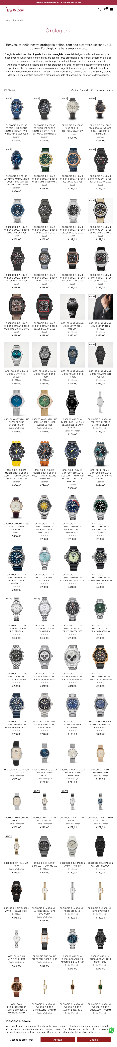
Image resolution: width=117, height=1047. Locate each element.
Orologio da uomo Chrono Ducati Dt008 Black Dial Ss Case (100, 278)
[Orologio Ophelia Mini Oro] (16, 846)
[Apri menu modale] (112, 9)
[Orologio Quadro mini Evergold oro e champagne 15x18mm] (44, 988)
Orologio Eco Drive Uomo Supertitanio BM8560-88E (44, 724)
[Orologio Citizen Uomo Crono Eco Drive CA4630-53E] (16, 657)
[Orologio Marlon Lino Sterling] (16, 801)
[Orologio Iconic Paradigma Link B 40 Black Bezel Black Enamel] (72, 403)
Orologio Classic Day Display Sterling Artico (44, 773)
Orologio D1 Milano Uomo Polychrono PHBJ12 (72, 374)
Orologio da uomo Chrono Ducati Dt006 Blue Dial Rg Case (72, 179)
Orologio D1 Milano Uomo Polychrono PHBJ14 (44, 374)
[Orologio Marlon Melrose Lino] (100, 753)
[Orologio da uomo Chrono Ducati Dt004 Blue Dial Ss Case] (16, 210)
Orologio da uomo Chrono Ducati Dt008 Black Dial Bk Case (72, 278)
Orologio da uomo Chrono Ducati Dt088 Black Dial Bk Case (44, 326)
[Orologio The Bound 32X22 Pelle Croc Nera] (44, 940)
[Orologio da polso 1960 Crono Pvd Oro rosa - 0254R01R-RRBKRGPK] (100, 109)
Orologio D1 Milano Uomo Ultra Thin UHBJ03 (16, 374)
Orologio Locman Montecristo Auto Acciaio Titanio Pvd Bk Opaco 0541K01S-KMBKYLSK (72, 476)
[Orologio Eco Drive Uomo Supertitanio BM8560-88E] (44, 705)
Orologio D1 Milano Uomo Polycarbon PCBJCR (100, 374)
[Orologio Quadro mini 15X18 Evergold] (100, 892)
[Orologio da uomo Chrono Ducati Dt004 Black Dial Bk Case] (100, 160)
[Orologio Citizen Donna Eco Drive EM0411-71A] (44, 609)
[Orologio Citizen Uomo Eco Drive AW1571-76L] (72, 705)
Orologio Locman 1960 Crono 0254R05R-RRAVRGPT (16, 527)
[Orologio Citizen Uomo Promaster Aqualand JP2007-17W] (72, 558)
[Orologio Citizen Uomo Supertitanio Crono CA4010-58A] (72, 657)
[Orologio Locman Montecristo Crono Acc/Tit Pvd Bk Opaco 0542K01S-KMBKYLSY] (16, 453)
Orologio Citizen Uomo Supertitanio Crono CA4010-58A (72, 676)
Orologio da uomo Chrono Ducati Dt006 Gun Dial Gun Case (44, 230)
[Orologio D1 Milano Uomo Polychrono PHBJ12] (72, 355)
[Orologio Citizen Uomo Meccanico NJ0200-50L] (44, 558)
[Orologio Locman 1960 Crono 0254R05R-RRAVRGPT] (16, 507)
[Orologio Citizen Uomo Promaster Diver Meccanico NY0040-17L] (16, 558)
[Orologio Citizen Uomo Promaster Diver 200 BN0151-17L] (16, 705)
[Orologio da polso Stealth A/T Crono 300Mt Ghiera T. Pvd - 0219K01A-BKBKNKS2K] (44, 109)
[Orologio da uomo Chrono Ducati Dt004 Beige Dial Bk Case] (100, 210)
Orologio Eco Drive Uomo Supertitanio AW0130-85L (100, 724)
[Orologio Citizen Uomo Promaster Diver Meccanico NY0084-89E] (100, 507)
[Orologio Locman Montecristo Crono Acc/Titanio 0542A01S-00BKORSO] (44, 453)
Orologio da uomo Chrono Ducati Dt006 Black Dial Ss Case (72, 230)
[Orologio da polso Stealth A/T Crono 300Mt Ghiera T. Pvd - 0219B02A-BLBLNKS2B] (16, 109)
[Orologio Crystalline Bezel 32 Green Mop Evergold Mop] (44, 403)
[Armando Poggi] (14, 9)
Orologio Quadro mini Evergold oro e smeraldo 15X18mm (100, 1007)
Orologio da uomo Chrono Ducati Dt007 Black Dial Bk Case (16, 278)
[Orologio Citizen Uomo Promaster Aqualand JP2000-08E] (100, 558)
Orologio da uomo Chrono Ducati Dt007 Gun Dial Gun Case (44, 278)
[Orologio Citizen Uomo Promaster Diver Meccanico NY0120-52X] (44, 507)
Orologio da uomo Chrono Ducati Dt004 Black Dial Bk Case (100, 179)
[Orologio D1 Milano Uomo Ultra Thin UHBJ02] (100, 307)
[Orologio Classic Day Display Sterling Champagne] (72, 753)
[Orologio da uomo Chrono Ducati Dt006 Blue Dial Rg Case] (72, 160)
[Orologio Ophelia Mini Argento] (72, 801)
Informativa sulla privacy (88, 1032)
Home (7, 20)
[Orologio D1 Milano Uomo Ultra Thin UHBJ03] (16, 355)
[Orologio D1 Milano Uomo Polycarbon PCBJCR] (100, 355)
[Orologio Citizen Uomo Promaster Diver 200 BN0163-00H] (100, 657)
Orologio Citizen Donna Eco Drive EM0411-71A (44, 628)
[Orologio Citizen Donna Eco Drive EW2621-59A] (16, 609)
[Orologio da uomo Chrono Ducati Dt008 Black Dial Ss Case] (100, 259)
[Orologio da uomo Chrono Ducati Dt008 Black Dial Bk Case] (72, 259)
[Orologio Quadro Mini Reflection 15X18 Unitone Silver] (100, 403)
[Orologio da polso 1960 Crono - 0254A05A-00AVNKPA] (72, 109)
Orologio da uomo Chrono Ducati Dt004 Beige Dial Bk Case (100, 230)
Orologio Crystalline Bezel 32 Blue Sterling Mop (16, 422)
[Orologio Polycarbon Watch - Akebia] (72, 846)
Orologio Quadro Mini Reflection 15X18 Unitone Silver (100, 422)
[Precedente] (28, 2)
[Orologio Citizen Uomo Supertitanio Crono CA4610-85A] (44, 657)
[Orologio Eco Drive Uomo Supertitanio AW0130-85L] (100, 705)
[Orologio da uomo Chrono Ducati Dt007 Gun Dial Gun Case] (44, 259)
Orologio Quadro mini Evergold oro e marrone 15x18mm (72, 1007)
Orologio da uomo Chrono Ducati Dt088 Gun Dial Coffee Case (16, 326)
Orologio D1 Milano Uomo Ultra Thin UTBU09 (72, 326)
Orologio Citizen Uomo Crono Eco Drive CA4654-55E (72, 628)
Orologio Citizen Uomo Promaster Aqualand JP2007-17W (72, 578)
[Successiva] (89, 2)
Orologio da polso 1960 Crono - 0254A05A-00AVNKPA (72, 128)
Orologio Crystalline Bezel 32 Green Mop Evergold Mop (44, 422)
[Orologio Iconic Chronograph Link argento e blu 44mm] (72, 940)
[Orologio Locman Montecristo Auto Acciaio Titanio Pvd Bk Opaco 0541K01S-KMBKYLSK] (72, 453)
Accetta (58, 1039)
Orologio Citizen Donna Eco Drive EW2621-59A (16, 628)
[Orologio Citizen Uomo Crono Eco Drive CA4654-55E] (72, 609)
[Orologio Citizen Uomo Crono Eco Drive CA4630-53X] (100, 609)
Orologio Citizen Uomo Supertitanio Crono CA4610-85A (44, 676)
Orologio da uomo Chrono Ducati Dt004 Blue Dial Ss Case (16, 230)
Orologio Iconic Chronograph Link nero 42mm (100, 959)
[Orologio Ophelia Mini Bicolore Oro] (44, 801)
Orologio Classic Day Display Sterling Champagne (72, 773)
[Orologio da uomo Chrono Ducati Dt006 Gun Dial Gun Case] (44, 210)
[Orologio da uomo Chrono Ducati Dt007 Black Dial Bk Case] (16, 259)
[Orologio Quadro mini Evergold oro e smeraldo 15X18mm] (100, 988)
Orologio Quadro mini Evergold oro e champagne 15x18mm (44, 1007)
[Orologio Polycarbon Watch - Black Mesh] (16, 892)
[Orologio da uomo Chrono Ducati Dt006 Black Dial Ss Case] (72, 210)
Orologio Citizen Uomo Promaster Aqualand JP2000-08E (100, 578)
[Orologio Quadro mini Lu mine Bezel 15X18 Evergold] (44, 892)
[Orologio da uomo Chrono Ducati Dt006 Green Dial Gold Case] (44, 160)
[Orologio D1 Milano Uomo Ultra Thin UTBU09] (72, 307)
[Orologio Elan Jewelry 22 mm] (16, 940)
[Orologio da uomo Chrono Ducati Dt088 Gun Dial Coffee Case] (16, 307)
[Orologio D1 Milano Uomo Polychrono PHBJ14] (44, 355)
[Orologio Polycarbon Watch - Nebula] (100, 846)
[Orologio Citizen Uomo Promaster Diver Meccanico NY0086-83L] (72, 507)
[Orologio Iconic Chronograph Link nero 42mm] (100, 940)
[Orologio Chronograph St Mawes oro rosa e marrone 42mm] (16, 988)
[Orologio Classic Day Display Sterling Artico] (44, 753)
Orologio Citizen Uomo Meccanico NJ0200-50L (44, 578)
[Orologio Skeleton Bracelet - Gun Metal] (44, 846)
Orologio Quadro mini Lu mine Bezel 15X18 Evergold (44, 911)
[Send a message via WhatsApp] (112, 1030)
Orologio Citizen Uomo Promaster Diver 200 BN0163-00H (100, 676)
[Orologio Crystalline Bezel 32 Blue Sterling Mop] (16, 403)
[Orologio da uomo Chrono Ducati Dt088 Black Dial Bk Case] (44, 307)
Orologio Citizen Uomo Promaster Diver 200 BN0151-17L (16, 724)
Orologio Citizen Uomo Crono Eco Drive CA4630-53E (16, 676)
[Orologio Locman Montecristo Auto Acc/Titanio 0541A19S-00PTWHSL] (100, 453)
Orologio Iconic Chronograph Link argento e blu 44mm (72, 959)
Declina (94, 1039)
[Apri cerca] (99, 9)
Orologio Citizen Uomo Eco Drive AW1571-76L (72, 724)
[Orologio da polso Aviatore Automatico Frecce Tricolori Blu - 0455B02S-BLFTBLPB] (16, 160)
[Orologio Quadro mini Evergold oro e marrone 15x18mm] (72, 988)
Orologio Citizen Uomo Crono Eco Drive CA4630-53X (100, 628)
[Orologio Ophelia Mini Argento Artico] (100, 801)
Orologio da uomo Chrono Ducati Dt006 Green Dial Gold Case (44, 179)
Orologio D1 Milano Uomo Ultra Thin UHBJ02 (100, 326)
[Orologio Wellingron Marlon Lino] (16, 753)
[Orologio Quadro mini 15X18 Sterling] (72, 892)
